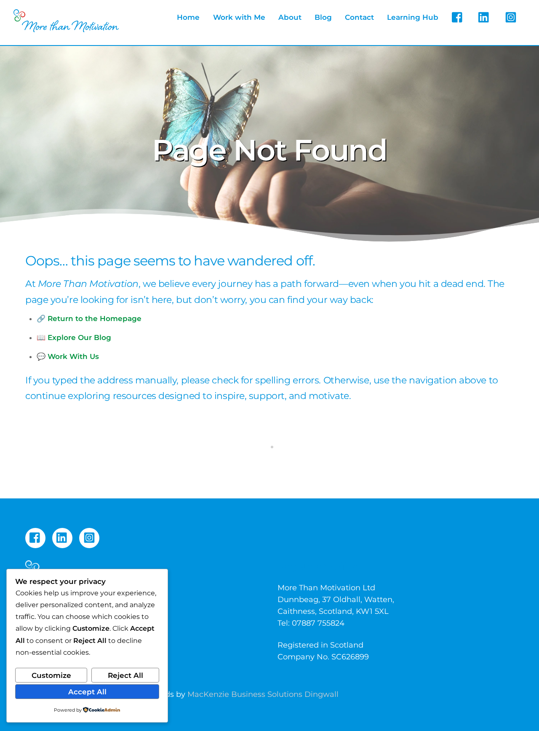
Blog (323, 17)
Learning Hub (412, 17)
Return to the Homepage (94, 318)
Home (188, 17)
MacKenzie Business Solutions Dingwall (263, 694)
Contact (359, 17)
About (290, 17)
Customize (51, 675)
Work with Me (239, 17)
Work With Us (73, 356)
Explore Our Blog (79, 337)
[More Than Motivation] (66, 28)
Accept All (87, 692)
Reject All (125, 675)
